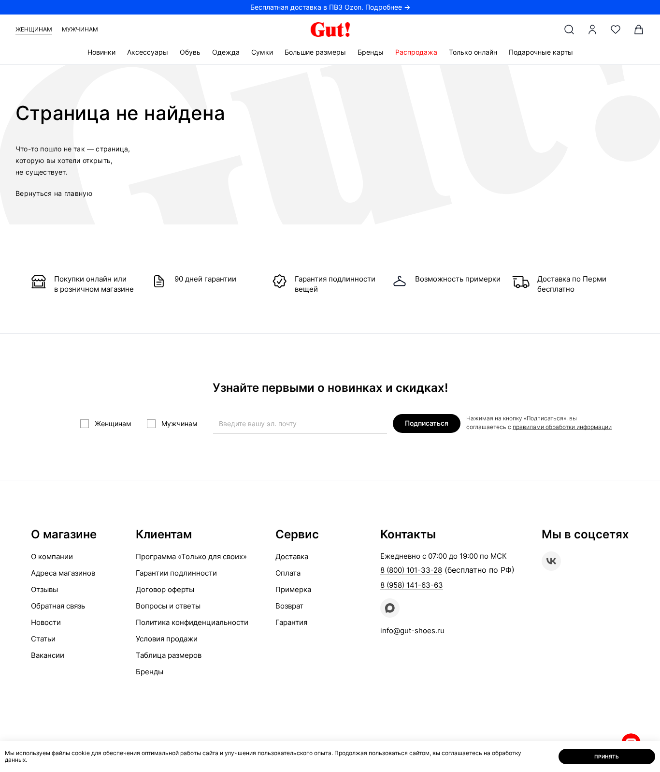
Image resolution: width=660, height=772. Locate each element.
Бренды (371, 52)
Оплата (288, 573)
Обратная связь (58, 605)
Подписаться (426, 423)
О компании (52, 556)
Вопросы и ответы (168, 605)
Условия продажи (167, 638)
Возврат (289, 605)
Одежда (226, 52)
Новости (46, 622)
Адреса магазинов (63, 573)
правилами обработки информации (562, 427)
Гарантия (291, 622)
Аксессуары (147, 52)
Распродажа (416, 52)
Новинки (101, 52)
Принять (606, 756)
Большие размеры (315, 52)
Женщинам (33, 29)
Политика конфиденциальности (192, 622)
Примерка (293, 589)
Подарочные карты (541, 52)
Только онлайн (473, 52)
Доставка (291, 556)
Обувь (190, 52)
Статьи (43, 638)
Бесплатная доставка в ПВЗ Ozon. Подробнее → (330, 7)
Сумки (262, 52)
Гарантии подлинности (176, 573)
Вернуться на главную (53, 193)
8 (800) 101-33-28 (411, 570)
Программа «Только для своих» (191, 556)
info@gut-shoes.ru (412, 630)
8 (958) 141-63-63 (411, 585)
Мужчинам (80, 29)
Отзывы (44, 589)
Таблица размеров (168, 655)
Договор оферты (165, 589)
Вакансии (47, 655)
